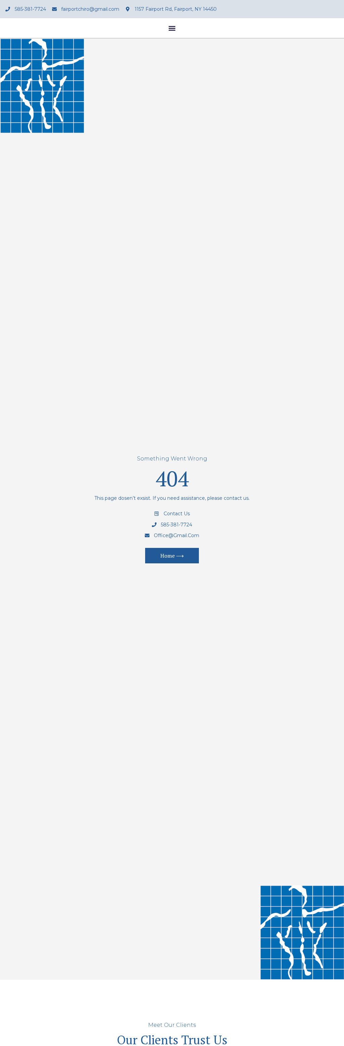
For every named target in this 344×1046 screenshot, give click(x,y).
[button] (172, 28)
